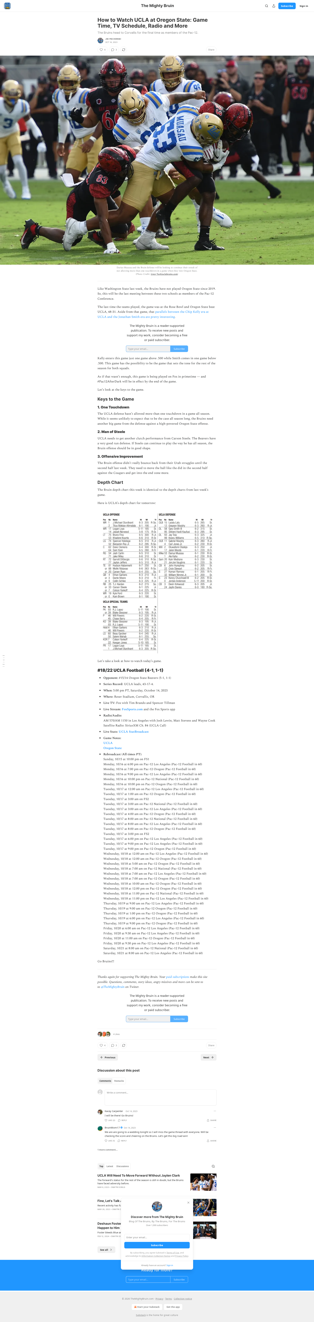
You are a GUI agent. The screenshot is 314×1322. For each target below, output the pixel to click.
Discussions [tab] (122, 1166)
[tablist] (111, 1081)
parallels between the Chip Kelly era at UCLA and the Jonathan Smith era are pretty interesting (153, 314)
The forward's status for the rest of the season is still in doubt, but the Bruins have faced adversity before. (140, 1181)
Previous (110, 1057)
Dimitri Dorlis (118, 1187)
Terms (168, 1298)
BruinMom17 (112, 1127)
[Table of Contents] (3, 661)
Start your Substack (148, 1306)
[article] (157, 1183)
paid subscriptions (177, 977)
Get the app (173, 1306)
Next (206, 1057)
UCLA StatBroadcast (134, 731)
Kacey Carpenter (114, 1111)
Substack (141, 1315)
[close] (188, 1202)
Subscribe (287, 6)
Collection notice (183, 1298)
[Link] (93, 399)
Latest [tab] (109, 1166)
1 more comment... (107, 1149)
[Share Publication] (273, 6)
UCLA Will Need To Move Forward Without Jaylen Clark (138, 1175)
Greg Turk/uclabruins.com (164, 274)
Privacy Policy (181, 1255)
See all (104, 1249)
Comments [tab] (105, 1080)
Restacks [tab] (119, 1080)
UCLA (108, 743)
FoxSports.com (132, 709)
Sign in (304, 6)
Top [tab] (101, 1166)
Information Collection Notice (156, 1255)
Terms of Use (172, 1252)
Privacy (159, 1298)
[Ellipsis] (215, 1111)
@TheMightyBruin (112, 987)
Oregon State (112, 748)
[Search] (266, 6)
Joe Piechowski (113, 39)
